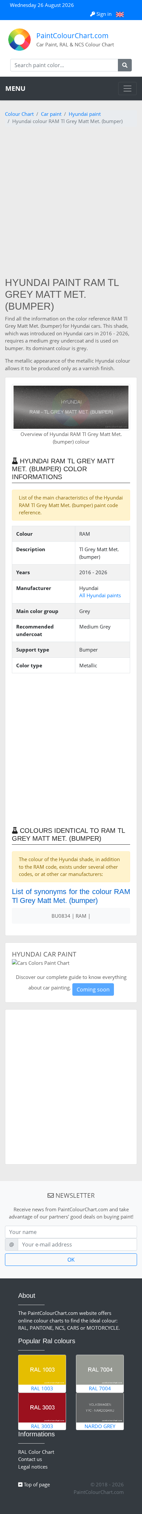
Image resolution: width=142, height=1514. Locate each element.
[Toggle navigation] (127, 88)
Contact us (30, 1459)
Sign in (104, 14)
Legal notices (33, 1466)
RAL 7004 (100, 1388)
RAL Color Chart (36, 1452)
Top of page (36, 1484)
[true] (125, 65)
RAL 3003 (42, 1426)
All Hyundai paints (100, 595)
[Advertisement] (71, 202)
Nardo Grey (100, 1426)
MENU (15, 88)
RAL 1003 (42, 1388)
